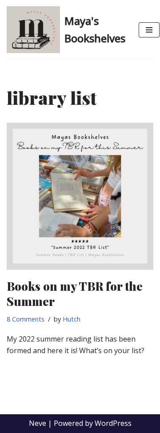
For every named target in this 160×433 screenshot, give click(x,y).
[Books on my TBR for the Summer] (80, 196)
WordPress (113, 423)
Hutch (71, 319)
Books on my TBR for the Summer (75, 293)
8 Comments (25, 319)
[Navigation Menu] (149, 29)
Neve (37, 423)
